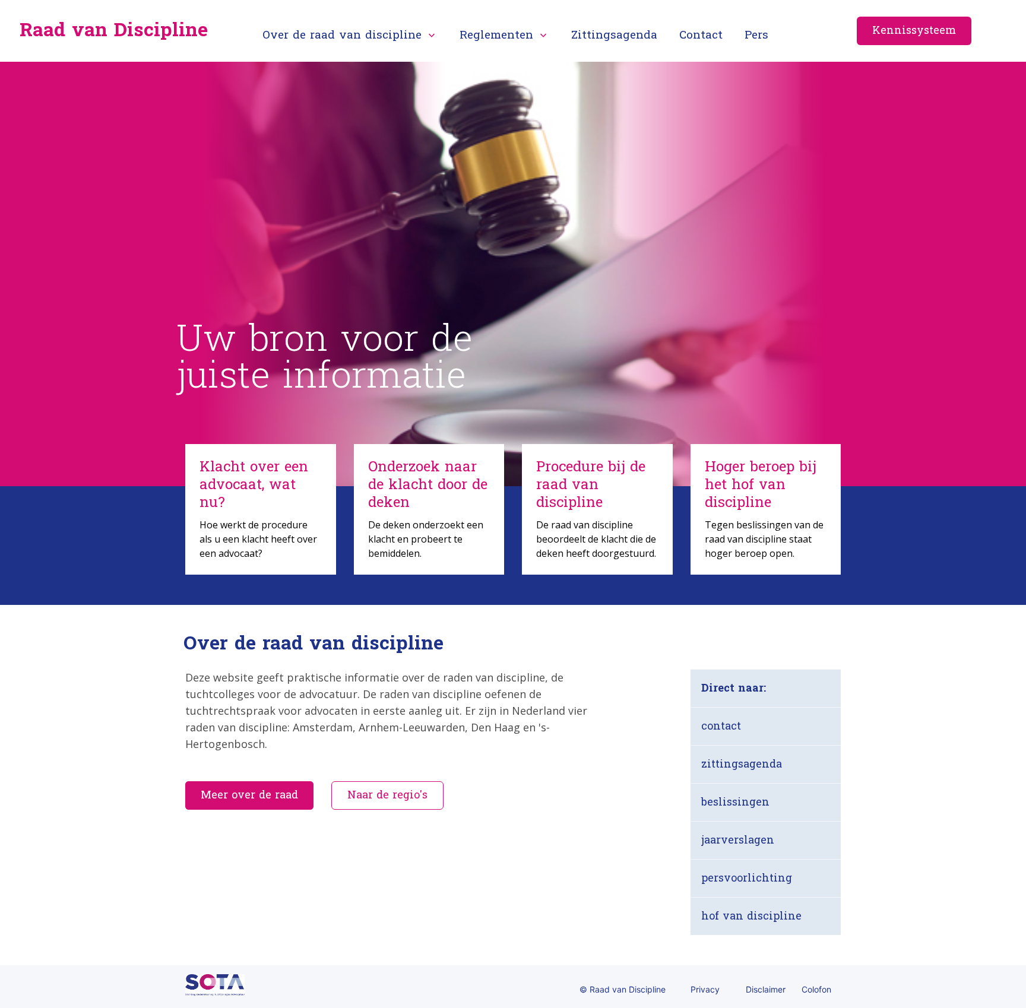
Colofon (816, 989)
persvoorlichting (746, 878)
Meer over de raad (249, 795)
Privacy (705, 989)
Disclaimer (766, 989)
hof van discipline (751, 916)
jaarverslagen (737, 840)
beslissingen (735, 802)
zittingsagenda (741, 764)
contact (721, 726)
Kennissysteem (914, 30)
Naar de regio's (387, 795)
